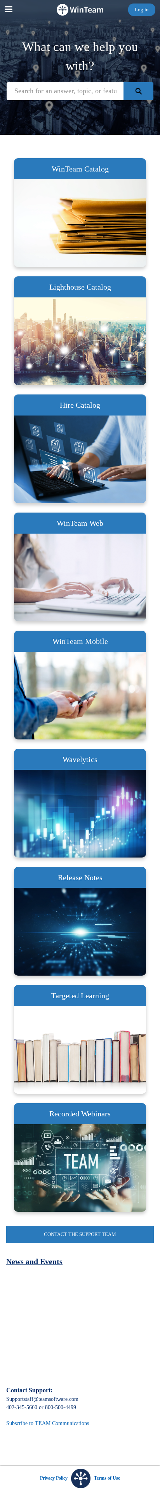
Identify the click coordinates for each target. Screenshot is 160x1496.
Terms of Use (107, 1478)
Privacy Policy (54, 1478)
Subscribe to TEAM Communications (47, 1423)
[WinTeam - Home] (80, 10)
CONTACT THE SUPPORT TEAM (80, 1234)
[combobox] (65, 91)
